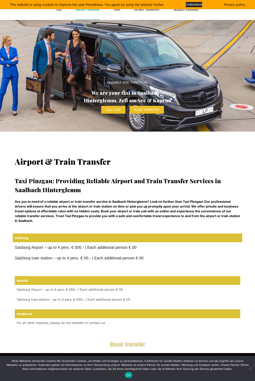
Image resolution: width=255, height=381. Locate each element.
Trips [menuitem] (116, 9)
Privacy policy (234, 5)
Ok (128, 375)
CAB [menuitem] (59, 9)
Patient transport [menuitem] (147, 9)
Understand (194, 4)
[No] (250, 368)
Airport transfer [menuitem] (87, 9)
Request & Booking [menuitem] (186, 9)
